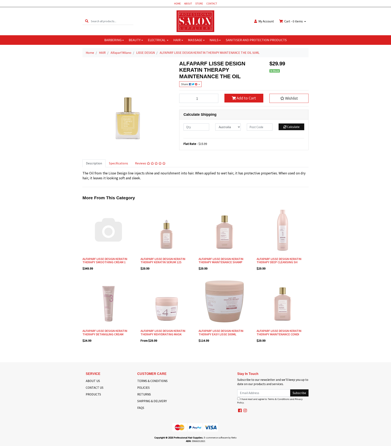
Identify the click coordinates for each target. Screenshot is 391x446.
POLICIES (143, 387)
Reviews (141, 163)
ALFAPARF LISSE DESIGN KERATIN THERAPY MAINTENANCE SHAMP (221, 260)
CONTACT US (94, 387)
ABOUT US (93, 381)
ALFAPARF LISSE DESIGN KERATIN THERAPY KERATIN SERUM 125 (163, 260)
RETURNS (144, 394)
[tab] (93, 163)
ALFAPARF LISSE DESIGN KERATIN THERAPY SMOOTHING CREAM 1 (104, 260)
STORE (199, 3)
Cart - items (293, 21)
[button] (289, 98)
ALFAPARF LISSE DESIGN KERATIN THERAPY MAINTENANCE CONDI (279, 332)
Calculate (293, 127)
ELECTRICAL (157, 40)
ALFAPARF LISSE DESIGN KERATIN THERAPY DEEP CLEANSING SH (279, 260)
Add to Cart (246, 97)
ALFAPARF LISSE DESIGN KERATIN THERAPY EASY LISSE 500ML (221, 332)
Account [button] (266, 21)
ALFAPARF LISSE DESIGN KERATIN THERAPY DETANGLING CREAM (104, 332)
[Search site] (86, 21)
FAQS (140, 408)
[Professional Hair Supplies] (195, 21)
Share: (185, 84)
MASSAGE (195, 40)
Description (94, 163)
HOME (177, 3)
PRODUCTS (93, 394)
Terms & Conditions (278, 399)
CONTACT (211, 3)
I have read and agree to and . (270, 400)
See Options (166, 324)
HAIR (177, 40)
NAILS (214, 40)
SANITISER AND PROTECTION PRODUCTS (256, 40)
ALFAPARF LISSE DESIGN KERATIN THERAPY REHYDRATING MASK (163, 332)
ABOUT (188, 3)
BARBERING (113, 40)
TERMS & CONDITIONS (152, 381)
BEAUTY (135, 40)
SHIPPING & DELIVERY (152, 401)
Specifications (118, 163)
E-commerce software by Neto (220, 437)
